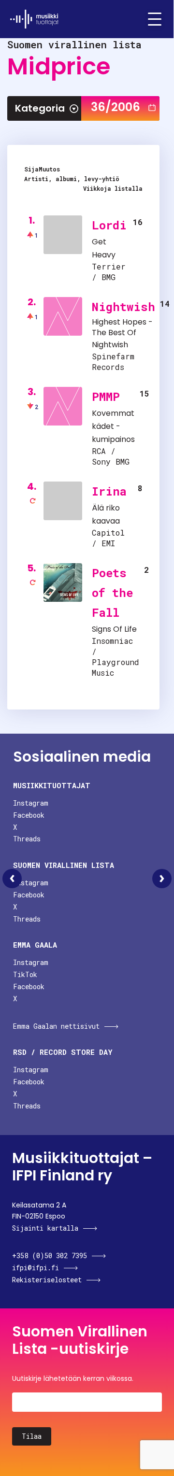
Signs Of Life (114, 629)
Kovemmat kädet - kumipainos (113, 426)
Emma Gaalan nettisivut (56, 1026)
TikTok (25, 974)
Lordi (109, 225)
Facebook (28, 815)
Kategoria (40, 108)
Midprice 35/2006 (12, 878)
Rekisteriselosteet (47, 1279)
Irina (109, 491)
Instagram (30, 803)
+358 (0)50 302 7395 (49, 1255)
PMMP (106, 396)
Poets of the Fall (112, 592)
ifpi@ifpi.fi (35, 1267)
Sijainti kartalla (45, 1228)
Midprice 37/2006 (162, 878)
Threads (27, 838)
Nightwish (123, 306)
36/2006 (115, 107)
